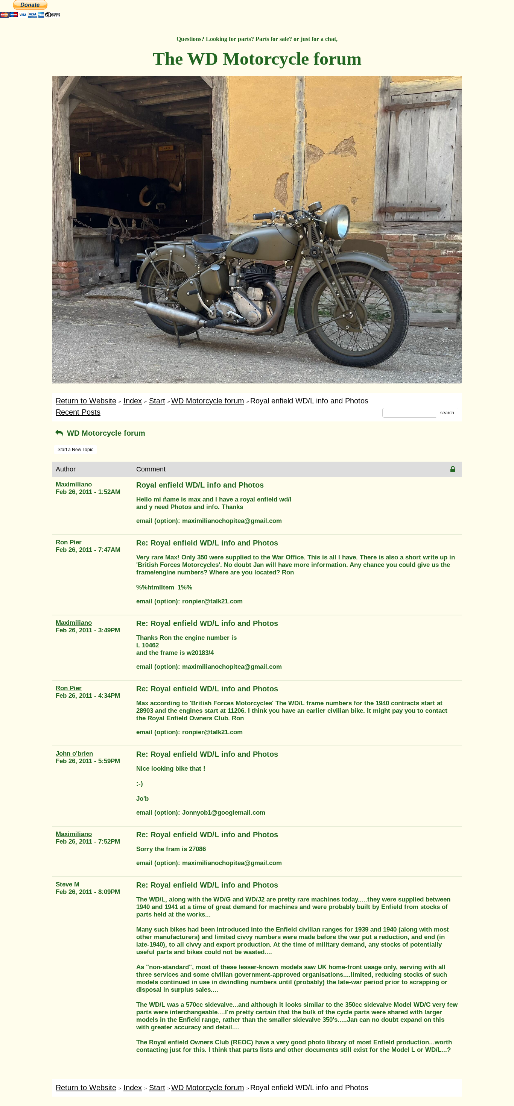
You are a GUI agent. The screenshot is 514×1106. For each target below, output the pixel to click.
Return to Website (86, 401)
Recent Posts (78, 412)
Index (132, 401)
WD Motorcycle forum (207, 401)
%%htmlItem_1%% (164, 587)
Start (157, 401)
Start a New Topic (75, 449)
